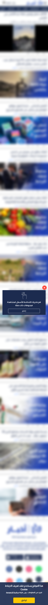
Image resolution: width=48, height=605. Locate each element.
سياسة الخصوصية (12, 592)
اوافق (24, 600)
